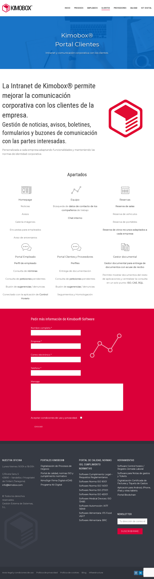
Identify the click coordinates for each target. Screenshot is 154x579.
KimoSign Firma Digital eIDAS (56, 480)
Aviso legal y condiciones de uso (18, 572)
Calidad (133, 8)
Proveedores (120, 8)
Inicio (67, 8)
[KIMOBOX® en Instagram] (136, 573)
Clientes (106, 8)
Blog (84, 572)
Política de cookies (69, 572)
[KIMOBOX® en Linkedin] (140, 573)
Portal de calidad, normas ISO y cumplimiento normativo (57, 475)
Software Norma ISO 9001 (93, 481)
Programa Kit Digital (51, 484)
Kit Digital (146, 8)
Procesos (78, 8)
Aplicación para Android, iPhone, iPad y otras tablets (134, 489)
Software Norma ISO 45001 (93, 494)
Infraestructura (96, 572)
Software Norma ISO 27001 (93, 490)
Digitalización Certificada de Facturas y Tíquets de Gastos (132, 482)
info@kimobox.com (12, 485)
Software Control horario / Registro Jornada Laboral (130, 467)
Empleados (92, 8)
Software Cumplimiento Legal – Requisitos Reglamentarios (95, 476)
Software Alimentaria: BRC (93, 520)
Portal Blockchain (126, 494)
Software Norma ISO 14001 (93, 485)
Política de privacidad (47, 572)
